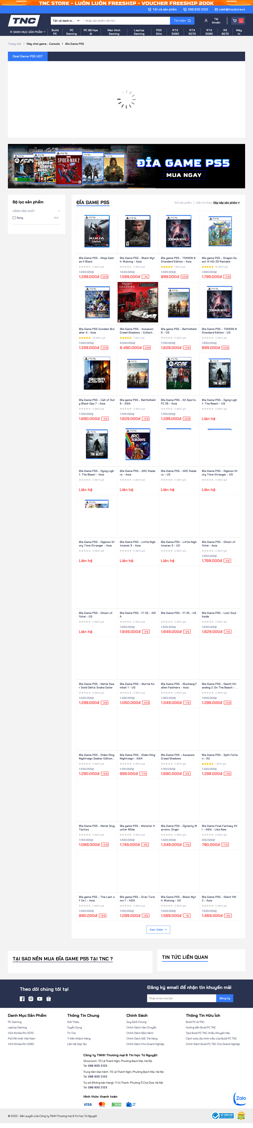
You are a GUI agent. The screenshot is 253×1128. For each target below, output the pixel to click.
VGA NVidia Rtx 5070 (21, 1033)
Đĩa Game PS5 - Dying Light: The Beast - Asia (96, 472)
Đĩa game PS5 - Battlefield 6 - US (178, 330)
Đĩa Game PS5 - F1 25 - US (178, 613)
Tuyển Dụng (74, 1027)
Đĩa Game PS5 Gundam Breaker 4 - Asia (96, 330)
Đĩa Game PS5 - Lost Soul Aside (219, 614)
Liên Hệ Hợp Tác (77, 1044)
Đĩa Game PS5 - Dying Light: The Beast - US (219, 401)
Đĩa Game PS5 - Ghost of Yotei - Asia (218, 543)
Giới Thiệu (73, 1022)
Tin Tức (71, 1033)
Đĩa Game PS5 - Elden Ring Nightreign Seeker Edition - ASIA (96, 757)
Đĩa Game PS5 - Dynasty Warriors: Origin (179, 827)
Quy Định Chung (136, 1022)
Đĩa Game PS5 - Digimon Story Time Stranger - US (220, 472)
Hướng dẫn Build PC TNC (201, 1027)
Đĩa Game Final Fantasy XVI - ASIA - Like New (219, 827)
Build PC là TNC (195, 1022)
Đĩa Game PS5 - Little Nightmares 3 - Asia (137, 543)
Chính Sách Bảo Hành (139, 1033)
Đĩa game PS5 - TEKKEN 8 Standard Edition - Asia (178, 259)
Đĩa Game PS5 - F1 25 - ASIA (138, 614)
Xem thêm (156, 929)
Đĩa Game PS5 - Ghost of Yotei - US (95, 614)
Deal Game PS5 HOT (28, 56)
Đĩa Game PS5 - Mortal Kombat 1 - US (137, 685)
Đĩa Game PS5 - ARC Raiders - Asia (137, 472)
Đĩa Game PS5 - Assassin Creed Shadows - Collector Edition (137, 331)
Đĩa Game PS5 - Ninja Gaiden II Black (96, 259)
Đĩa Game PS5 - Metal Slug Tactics (97, 827)
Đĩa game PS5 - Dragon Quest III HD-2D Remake (219, 259)
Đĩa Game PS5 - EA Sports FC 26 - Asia (178, 401)
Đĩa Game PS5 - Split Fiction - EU (220, 756)
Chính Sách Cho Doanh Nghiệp (145, 1044)
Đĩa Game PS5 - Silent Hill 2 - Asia (219, 898)
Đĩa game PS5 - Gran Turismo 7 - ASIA (137, 898)
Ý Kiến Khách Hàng (79, 1038)
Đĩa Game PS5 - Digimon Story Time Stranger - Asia (97, 543)
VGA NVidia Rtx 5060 (21, 1044)
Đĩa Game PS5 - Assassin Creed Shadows (177, 756)
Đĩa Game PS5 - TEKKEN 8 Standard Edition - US (219, 330)
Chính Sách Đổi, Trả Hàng (142, 1038)
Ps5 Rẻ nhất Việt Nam (21, 1038)
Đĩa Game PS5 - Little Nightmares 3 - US (178, 543)
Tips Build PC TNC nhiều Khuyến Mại (208, 1033)
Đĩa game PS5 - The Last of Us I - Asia (97, 898)
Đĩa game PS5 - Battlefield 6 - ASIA (137, 401)
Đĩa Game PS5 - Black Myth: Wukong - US (178, 898)
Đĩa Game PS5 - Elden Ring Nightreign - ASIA (137, 756)
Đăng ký (224, 998)
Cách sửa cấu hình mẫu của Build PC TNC (211, 1038)
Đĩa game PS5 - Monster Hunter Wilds (137, 827)
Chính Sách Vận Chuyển (141, 1027)
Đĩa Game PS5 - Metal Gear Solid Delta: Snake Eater (96, 685)
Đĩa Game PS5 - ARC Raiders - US (178, 472)
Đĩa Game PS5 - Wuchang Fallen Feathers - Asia (179, 685)
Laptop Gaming (17, 1027)
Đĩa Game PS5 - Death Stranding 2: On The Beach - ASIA (219, 686)
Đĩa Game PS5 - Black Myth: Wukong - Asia (137, 259)
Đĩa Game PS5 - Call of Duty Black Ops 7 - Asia (97, 401)
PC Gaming (15, 1022)
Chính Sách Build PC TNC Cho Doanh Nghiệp (213, 1044)
